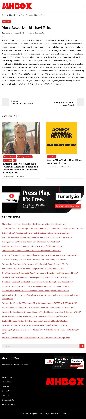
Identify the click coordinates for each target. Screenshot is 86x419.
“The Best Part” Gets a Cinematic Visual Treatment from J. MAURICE (31, 250)
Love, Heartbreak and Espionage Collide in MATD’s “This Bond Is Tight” (32, 246)
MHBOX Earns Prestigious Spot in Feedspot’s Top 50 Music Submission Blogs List (36, 277)
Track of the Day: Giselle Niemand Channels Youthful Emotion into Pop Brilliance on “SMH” (41, 312)
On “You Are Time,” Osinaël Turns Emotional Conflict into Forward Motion (34, 259)
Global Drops (7, 390)
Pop (14, 160)
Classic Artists (8, 400)
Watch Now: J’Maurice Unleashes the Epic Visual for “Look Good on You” (33, 268)
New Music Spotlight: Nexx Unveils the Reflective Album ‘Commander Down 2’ (35, 286)
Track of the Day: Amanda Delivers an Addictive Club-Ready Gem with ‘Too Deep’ (36, 264)
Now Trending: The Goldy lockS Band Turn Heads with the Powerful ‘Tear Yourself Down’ (40, 273)
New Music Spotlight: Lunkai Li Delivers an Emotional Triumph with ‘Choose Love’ (37, 281)
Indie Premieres (8, 404)
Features (5, 386)
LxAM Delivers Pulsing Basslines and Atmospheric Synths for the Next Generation (37, 237)
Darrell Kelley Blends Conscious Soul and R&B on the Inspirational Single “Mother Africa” (40, 255)
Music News (6, 21)
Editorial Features (10, 157)
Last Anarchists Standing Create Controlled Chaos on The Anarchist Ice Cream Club (38, 307)
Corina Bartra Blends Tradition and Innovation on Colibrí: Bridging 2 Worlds (34, 325)
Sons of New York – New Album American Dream (64, 162)
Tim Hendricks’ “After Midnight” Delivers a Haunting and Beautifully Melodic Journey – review (42, 228)
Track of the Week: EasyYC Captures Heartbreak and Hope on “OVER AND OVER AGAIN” (39, 303)
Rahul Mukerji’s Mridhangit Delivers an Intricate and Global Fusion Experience (36, 233)
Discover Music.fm (21, 364)
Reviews (5, 395)
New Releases (7, 381)
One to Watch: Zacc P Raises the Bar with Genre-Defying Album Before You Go (35, 290)
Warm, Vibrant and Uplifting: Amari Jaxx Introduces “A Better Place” (31, 241)
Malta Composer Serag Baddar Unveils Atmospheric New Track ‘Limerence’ (34, 224)
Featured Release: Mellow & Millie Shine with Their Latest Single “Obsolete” (35, 321)
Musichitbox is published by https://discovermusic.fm (43, 413)
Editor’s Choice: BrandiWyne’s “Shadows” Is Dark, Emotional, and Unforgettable (36, 337)
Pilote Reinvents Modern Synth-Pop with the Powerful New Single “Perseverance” (37, 316)
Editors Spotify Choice (24, 157)
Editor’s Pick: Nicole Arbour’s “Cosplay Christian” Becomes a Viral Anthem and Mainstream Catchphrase (20, 168)
